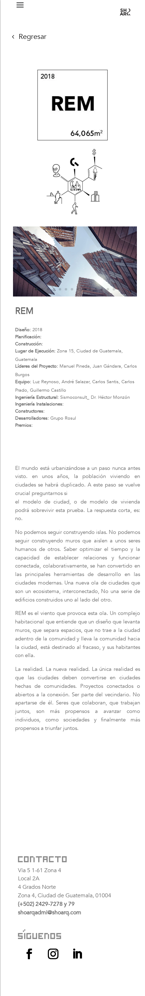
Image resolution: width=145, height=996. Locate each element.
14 (114, 289)
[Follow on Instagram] (53, 954)
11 (96, 289)
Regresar (32, 36)
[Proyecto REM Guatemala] (75, 295)
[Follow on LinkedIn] (77, 954)
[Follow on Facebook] (29, 954)
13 (108, 289)
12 (102, 289)
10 (90, 289)
